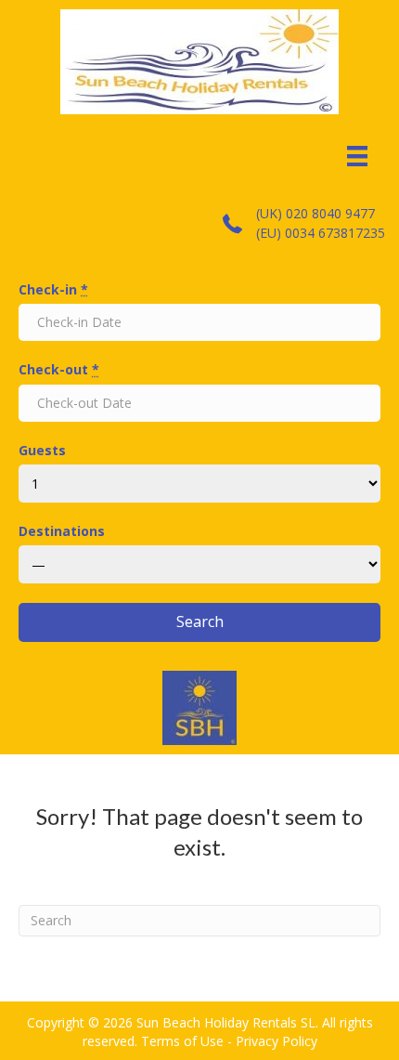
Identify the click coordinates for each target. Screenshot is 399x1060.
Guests (42, 450)
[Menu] (357, 156)
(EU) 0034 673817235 (320, 233)
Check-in (53, 289)
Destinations (62, 531)
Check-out (59, 369)
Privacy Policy (276, 1041)
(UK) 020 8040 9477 (315, 213)
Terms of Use (182, 1041)
